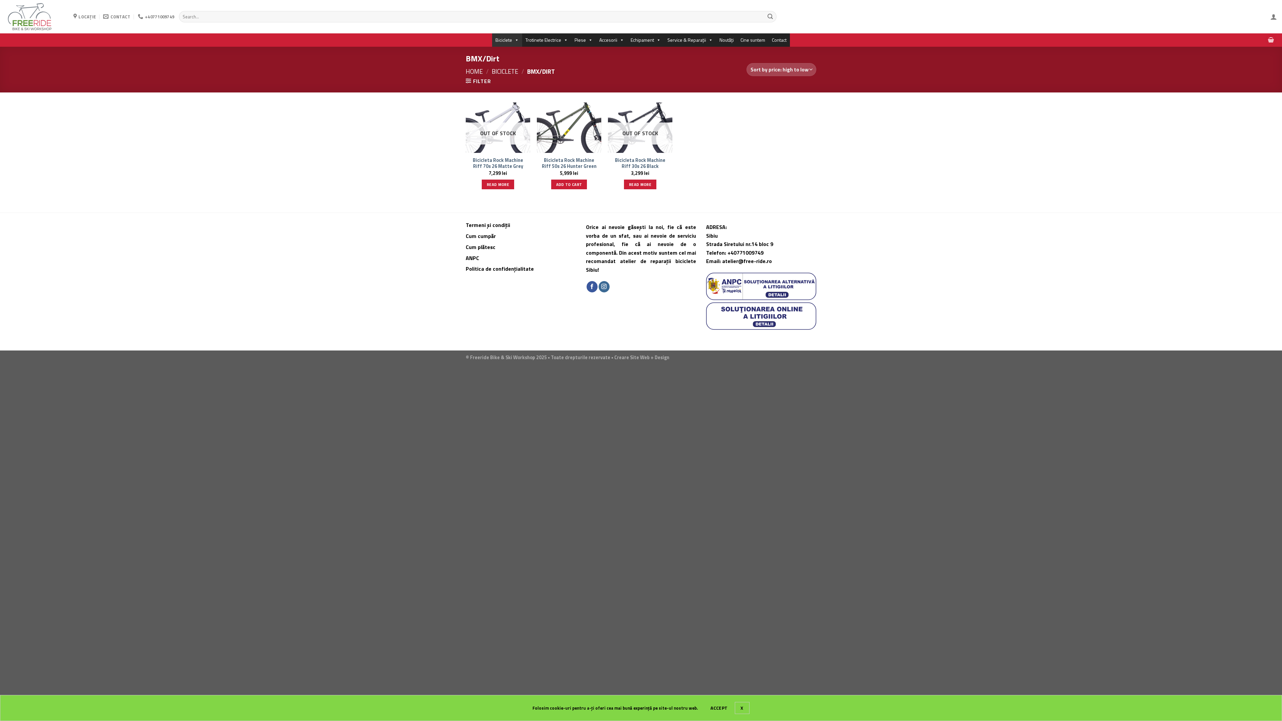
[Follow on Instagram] (604, 286)
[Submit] (770, 16)
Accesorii (608, 39)
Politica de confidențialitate (500, 269)
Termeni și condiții (488, 225)
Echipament (642, 39)
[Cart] (1271, 40)
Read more (498, 184)
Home (474, 71)
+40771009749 (745, 253)
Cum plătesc (481, 247)
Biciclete (503, 39)
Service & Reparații (686, 39)
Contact (779, 39)
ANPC (472, 258)
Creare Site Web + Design (641, 357)
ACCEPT (719, 707)
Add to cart (569, 184)
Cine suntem (752, 39)
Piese (580, 39)
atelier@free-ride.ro (747, 261)
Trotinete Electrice (543, 39)
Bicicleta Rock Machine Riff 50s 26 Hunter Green (569, 163)
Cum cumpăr (481, 236)
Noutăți (726, 39)
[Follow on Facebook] (592, 286)
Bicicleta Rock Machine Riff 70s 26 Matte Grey (498, 163)
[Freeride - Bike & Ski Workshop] (34, 16)
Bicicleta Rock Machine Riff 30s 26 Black (640, 163)
